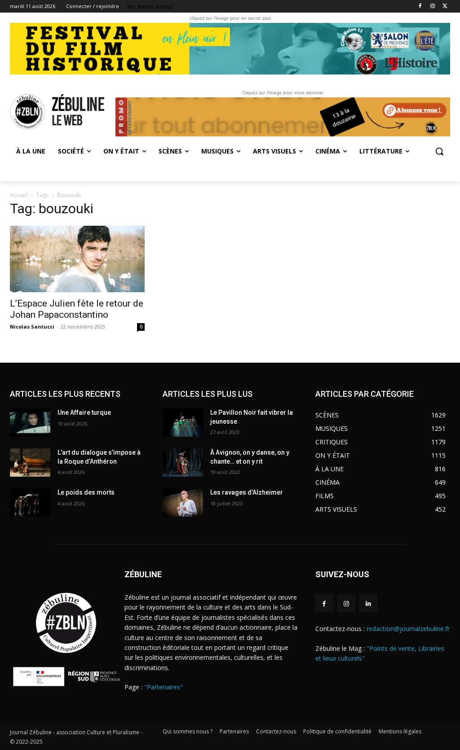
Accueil (19, 195)
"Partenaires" (163, 687)
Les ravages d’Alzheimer (246, 492)
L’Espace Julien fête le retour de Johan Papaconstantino (76, 309)
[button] (439, 151)
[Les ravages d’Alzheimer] (183, 502)
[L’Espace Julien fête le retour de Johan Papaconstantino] (77, 259)
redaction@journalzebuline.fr (408, 628)
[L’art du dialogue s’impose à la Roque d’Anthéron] (30, 462)
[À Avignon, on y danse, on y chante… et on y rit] (183, 462)
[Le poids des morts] (30, 502)
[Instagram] (432, 6)
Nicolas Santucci (32, 326)
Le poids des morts (86, 492)
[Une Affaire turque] (30, 422)
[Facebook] (420, 6)
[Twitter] (445, 6)
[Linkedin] (368, 603)
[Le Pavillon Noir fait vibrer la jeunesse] (183, 422)
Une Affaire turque (84, 412)
